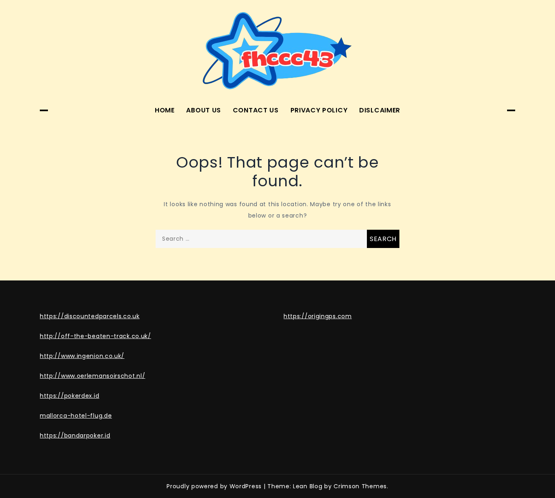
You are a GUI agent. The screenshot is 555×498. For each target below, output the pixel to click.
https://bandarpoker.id (75, 435)
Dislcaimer (379, 110)
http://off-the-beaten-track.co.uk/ (95, 336)
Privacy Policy (319, 110)
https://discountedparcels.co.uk (90, 316)
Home (165, 110)
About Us (203, 110)
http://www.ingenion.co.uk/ (82, 356)
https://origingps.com (318, 316)
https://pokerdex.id (69, 396)
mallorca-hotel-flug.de (76, 416)
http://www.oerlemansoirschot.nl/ (92, 376)
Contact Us (256, 110)
